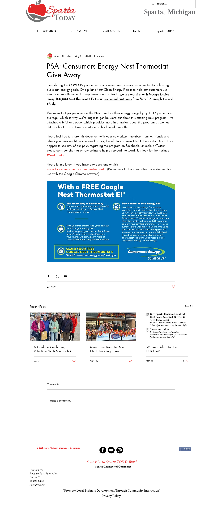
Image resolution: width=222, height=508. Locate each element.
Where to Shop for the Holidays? (161, 349)
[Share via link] (74, 276)
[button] (46, 29)
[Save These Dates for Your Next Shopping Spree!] (111, 327)
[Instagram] (119, 450)
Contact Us (36, 470)
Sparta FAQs (36, 481)
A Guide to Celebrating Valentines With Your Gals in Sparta (53, 349)
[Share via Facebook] (48, 276)
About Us (35, 477)
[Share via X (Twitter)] (57, 276)
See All (189, 306)
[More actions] (173, 56)
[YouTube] (111, 450)
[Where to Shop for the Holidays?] (167, 327)
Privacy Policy (111, 496)
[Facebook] (102, 450)
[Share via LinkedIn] (65, 276)
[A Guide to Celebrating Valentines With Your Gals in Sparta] (55, 327)
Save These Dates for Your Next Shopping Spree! (107, 349)
